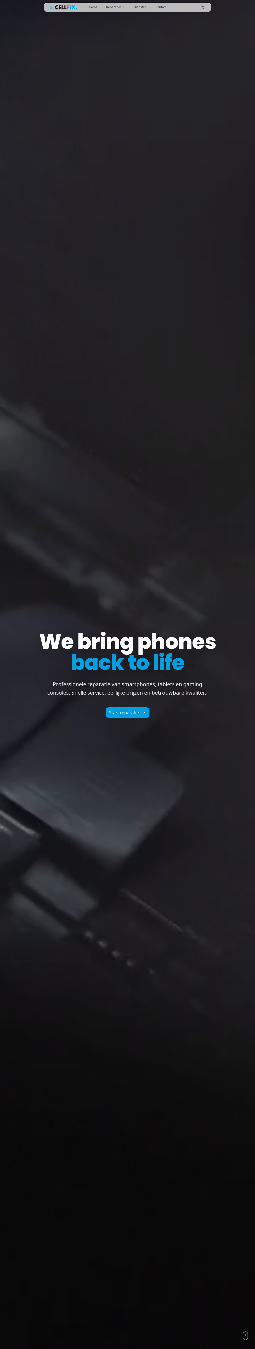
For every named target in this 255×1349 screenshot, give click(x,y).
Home (93, 7)
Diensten (140, 7)
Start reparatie (124, 713)
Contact (160, 7)
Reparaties (114, 7)
